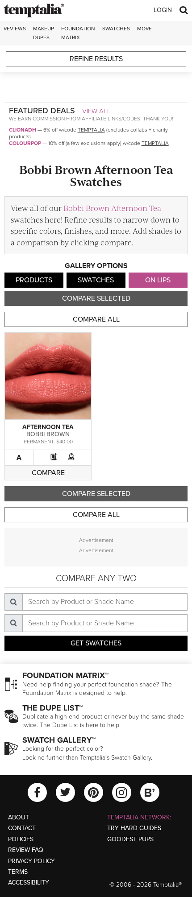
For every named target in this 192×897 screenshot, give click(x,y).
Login (163, 10)
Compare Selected (96, 298)
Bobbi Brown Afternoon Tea (112, 208)
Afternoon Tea (48, 427)
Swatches (116, 28)
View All (96, 111)
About (18, 817)
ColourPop (25, 143)
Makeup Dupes (43, 32)
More (144, 28)
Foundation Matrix (78, 32)
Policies (20, 839)
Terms (18, 872)
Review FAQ (25, 850)
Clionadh (22, 130)
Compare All (96, 319)
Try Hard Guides (134, 828)
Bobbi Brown (48, 434)
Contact (22, 828)
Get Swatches (96, 643)
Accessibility (28, 882)
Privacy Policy (31, 861)
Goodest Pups (130, 839)
